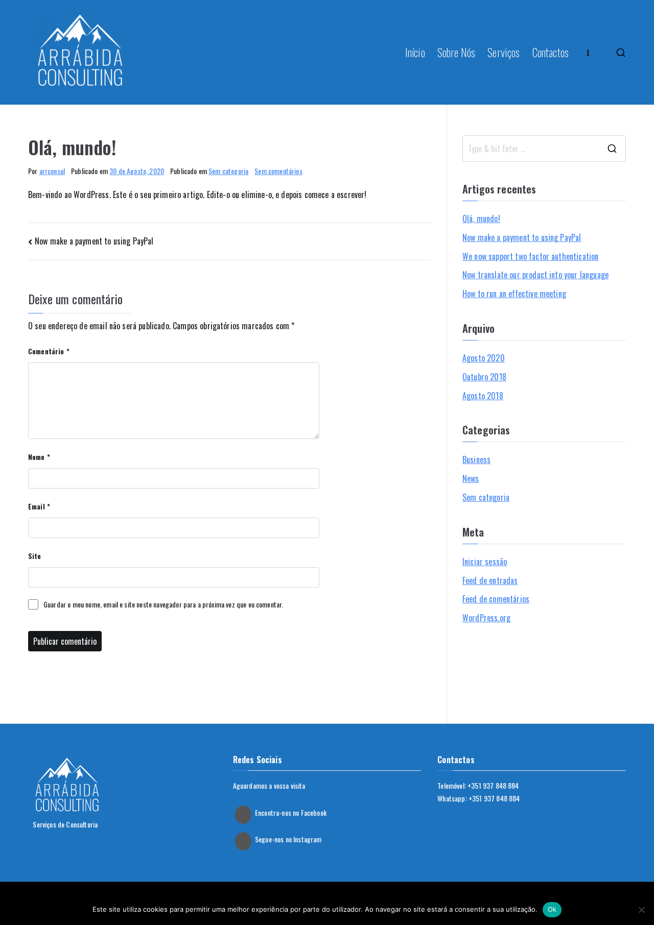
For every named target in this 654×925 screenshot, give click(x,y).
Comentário (48, 351)
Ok (552, 909)
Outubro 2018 (484, 377)
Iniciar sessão (484, 561)
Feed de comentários (495, 599)
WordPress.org (486, 618)
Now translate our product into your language (535, 275)
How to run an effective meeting (514, 293)
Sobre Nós (456, 52)
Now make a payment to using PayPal (94, 241)
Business (476, 459)
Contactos (550, 52)
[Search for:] (544, 148)
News (470, 478)
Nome (39, 456)
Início (415, 52)
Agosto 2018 (482, 396)
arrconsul (52, 170)
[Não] (641, 910)
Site (34, 555)
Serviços (503, 52)
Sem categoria (228, 170)
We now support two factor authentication (530, 256)
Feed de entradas (490, 580)
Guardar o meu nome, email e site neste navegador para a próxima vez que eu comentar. (163, 604)
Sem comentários (278, 170)
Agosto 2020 (483, 358)
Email (39, 506)
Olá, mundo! (481, 218)
